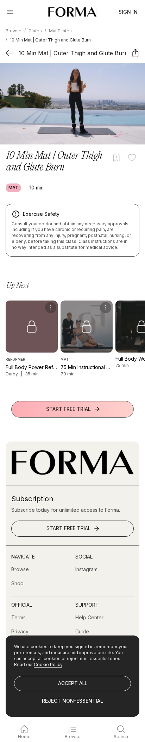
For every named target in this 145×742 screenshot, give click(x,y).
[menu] (51, 308)
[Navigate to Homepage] (72, 12)
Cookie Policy (48, 664)
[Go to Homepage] (72, 473)
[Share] (135, 52)
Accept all (72, 683)
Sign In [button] (128, 12)
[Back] (9, 52)
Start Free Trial (68, 409)
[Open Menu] (10, 12)
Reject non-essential (72, 701)
